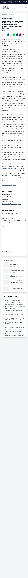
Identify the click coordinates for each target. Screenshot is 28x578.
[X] (22, 1)
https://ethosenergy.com (9, 213)
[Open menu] (25, 7)
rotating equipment (10, 168)
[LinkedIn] (26, 1)
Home (3, 14)
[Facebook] (20, 1)
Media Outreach (9, 14)
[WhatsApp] (14, 34)
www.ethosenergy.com (9, 185)
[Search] (21, 7)
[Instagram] (24, 1)
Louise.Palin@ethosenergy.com (11, 204)
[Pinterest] (20, 34)
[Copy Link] (23, 34)
